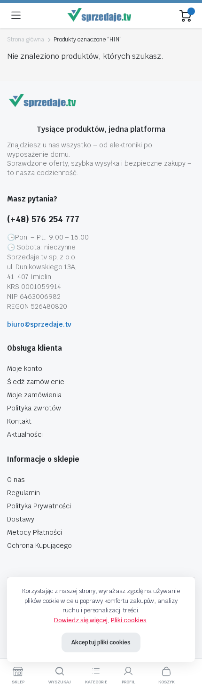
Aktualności (25, 434)
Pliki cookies (129, 620)
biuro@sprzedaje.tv (39, 324)
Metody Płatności (34, 532)
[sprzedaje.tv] (100, 15)
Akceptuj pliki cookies (100, 642)
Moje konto (24, 368)
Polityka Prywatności (39, 506)
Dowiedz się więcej (81, 620)
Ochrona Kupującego (39, 545)
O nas (16, 479)
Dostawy (20, 519)
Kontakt (19, 421)
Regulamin (23, 493)
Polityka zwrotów (34, 408)
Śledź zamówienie (35, 381)
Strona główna (25, 39)
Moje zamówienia (34, 395)
